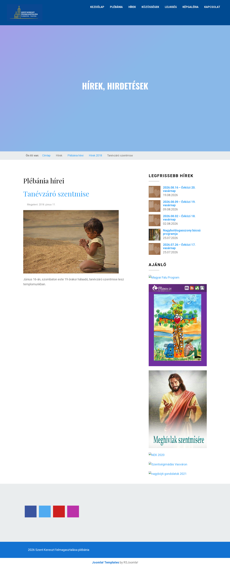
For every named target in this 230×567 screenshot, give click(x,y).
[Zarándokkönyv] (164, 277)
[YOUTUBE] (59, 511)
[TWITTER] (45, 511)
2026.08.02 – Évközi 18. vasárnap (179, 217)
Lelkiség (171, 7)
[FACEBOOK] (31, 511)
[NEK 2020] (157, 454)
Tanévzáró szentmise (56, 193)
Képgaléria (191, 7)
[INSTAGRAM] (73, 511)
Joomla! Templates (105, 562)
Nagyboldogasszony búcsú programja (182, 232)
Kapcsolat (212, 7)
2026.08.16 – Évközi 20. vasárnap (179, 189)
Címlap (46, 155)
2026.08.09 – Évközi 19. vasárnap (179, 203)
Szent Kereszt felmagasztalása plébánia (62, 550)
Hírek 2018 (95, 155)
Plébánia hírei (76, 155)
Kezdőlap (97, 7)
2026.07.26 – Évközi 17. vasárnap (179, 246)
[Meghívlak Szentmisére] (178, 409)
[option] (115, 88)
